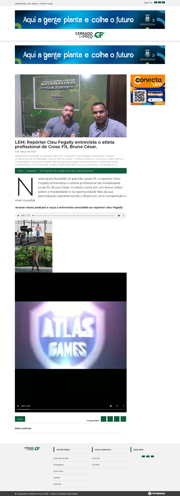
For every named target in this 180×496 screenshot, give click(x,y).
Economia (58, 471)
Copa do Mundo (61, 458)
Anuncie (96, 458)
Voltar (20, 419)
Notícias (57, 484)
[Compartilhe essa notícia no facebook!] (103, 419)
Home (20, 171)
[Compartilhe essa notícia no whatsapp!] (123, 419)
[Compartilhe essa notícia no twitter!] (110, 419)
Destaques (58, 465)
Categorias (31, 171)
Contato (96, 465)
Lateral (56, 477)
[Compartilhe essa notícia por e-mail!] (117, 419)
